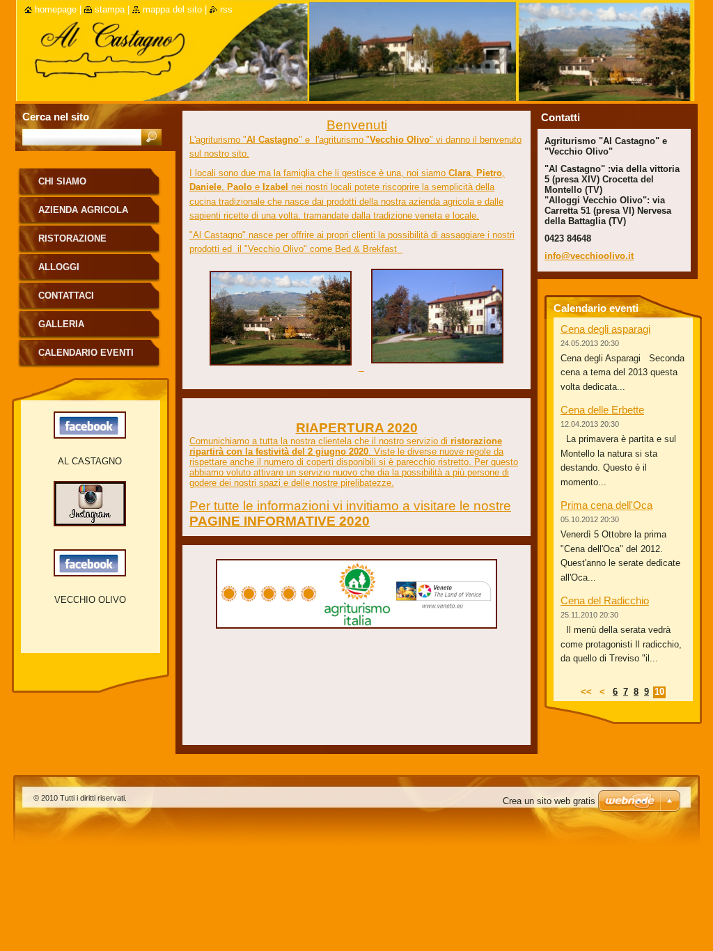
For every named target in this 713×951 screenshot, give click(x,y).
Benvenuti (357, 125)
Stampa (110, 9)
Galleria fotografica (71, 329)
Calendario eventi (86, 352)
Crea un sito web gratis (549, 801)
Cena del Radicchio (605, 600)
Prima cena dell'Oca (606, 505)
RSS (226, 9)
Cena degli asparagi (605, 329)
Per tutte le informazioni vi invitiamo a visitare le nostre (350, 505)
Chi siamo (62, 181)
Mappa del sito (172, 9)
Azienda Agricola (83, 210)
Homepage (56, 9)
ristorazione (72, 238)
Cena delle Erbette (602, 410)
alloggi (58, 267)
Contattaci (66, 295)
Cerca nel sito (55, 117)
